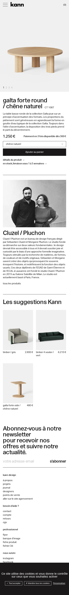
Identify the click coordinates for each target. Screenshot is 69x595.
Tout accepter (14, 583)
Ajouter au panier (34, 152)
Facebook (8, 562)
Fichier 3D (8, 546)
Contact (7, 511)
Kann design (17, 4)
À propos (8, 480)
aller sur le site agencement (18, 499)
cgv (5, 522)
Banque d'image (11, 538)
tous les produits (12, 283)
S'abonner (58, 461)
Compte (7, 515)
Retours (7, 518)
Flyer (5, 535)
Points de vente (11, 495)
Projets (7, 484)
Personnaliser (59, 583)
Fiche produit (10, 542)
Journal (6, 488)
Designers (8, 491)
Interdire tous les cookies (38, 583)
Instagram (8, 558)
